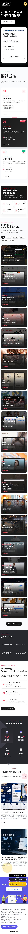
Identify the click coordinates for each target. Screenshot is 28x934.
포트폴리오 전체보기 (7, 22)
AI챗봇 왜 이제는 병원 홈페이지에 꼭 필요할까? (13, 812)
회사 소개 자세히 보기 (7, 709)
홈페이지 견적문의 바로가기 (14, 889)
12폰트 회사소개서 (14, 931)
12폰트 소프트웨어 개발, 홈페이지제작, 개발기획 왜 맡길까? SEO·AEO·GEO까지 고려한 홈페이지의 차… (14, 858)
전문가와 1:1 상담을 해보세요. (9, 46)
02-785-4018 (18, 879)
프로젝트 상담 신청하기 (14, 56)
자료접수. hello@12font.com (9, 926)
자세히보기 (3, 822)
